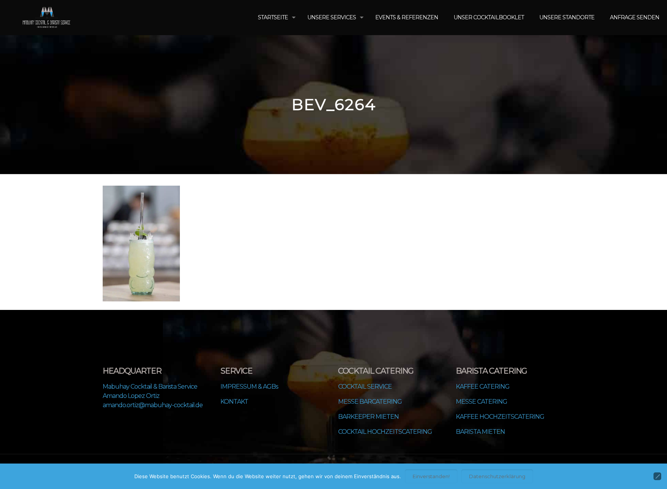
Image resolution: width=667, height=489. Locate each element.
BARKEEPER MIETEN (368, 416)
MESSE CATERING (481, 401)
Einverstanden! (431, 476)
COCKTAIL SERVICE (365, 386)
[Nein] (657, 476)
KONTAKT (234, 401)
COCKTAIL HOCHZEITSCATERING (385, 431)
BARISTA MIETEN (480, 431)
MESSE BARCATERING (370, 401)
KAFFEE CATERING (483, 386)
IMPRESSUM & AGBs (249, 386)
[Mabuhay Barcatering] (46, 17)
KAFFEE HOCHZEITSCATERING (500, 416)
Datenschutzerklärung (497, 476)
